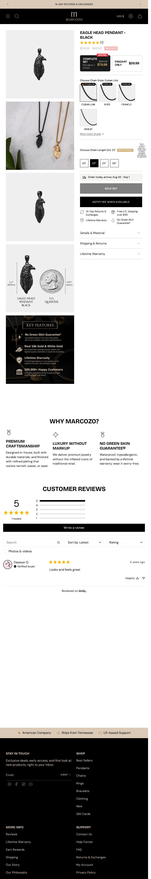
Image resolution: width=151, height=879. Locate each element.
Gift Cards (83, 814)
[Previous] (7, 4)
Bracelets (82, 791)
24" (104, 163)
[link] (91, 42)
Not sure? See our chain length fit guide (141, 150)
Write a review (74, 527)
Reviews (11, 834)
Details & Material (92, 233)
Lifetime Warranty (92, 254)
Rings (80, 783)
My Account (84, 865)
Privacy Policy (86, 872)
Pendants (82, 768)
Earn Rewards (15, 850)
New (79, 806)
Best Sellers (84, 760)
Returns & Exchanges (91, 857)
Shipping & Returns (93, 243)
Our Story (12, 865)
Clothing (82, 799)
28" (114, 163)
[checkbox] (32, 551)
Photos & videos (20, 551)
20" (84, 163)
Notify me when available (111, 202)
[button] (60, 501)
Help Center (84, 842)
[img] (24, 566)
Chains (81, 776)
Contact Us (84, 834)
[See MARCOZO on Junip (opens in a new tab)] (83, 591)
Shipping (12, 857)
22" (94, 163)
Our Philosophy (16, 872)
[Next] (140, 4)
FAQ (79, 850)
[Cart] (139, 16)
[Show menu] (8, 16)
